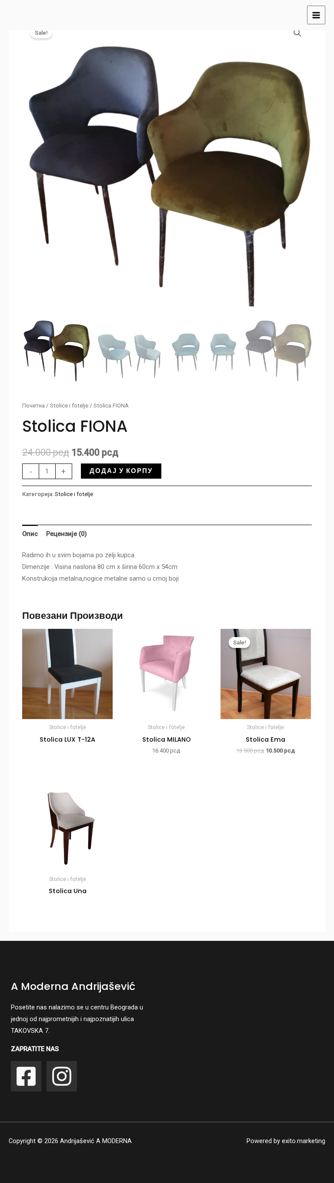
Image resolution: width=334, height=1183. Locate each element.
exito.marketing (303, 1141)
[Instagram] (62, 1076)
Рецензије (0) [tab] (66, 534)
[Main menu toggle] (316, 15)
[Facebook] (26, 1076)
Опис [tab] (30, 534)
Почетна (33, 405)
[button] (297, 33)
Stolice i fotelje (69, 405)
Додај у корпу (121, 471)
